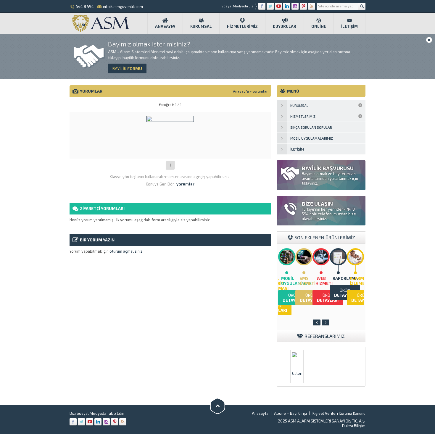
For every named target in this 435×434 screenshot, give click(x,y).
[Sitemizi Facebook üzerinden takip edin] (261, 6)
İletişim (349, 26)
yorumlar (260, 91)
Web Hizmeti (324, 281)
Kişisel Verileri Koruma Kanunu (338, 413)
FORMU (127, 68)
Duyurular (284, 26)
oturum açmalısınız (126, 251)
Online (318, 26)
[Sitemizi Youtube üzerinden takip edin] (278, 6)
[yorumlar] (170, 152)
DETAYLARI (293, 298)
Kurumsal (201, 26)
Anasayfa (165, 26)
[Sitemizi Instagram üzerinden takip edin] (295, 6)
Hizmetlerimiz (242, 26)
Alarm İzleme (357, 281)
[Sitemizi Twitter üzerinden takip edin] (270, 6)
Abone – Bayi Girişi (290, 413)
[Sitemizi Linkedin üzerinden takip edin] (286, 6)
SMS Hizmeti (306, 281)
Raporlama (345, 278)
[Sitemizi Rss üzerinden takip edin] (311, 6)
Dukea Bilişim (353, 425)
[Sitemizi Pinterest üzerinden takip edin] (303, 6)
